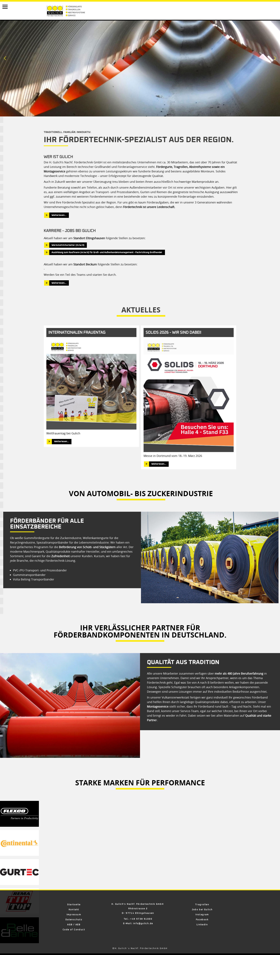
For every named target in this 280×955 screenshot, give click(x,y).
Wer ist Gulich (58, 157)
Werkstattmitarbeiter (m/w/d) (68, 245)
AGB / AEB (74, 925)
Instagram (202, 915)
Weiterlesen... (59, 215)
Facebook (202, 920)
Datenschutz (73, 920)
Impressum (74, 915)
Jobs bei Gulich (202, 910)
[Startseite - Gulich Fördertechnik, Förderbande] (56, 11)
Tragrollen (202, 905)
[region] (210, 557)
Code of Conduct (74, 930)
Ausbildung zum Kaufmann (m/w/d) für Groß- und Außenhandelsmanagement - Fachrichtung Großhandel (107, 252)
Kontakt (74, 910)
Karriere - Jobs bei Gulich (70, 231)
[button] (5, 58)
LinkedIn (202, 925)
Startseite (74, 905)
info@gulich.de (143, 923)
